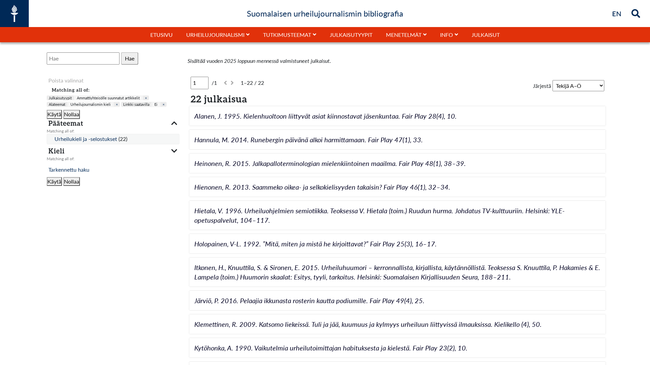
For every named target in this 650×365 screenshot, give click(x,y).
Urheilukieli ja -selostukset (86, 139)
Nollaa (71, 114)
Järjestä (542, 85)
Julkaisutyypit (351, 34)
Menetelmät (403, 34)
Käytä (54, 114)
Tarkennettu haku (68, 169)
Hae (129, 58)
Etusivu (161, 34)
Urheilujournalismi (215, 34)
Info (446, 34)
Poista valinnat (66, 80)
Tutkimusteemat (287, 34)
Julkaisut (486, 34)
